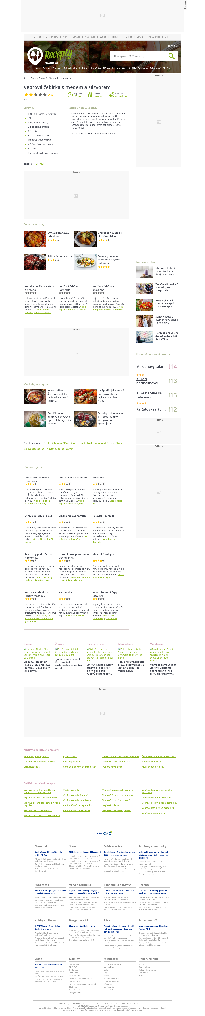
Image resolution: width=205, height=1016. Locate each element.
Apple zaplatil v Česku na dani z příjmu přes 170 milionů (120, 903)
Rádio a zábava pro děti (147, 970)
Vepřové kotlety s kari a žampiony (159, 802)
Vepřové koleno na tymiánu (116, 810)
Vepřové (40, 163)
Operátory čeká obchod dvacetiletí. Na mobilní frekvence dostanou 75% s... (83, 903)
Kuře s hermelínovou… (149, 381)
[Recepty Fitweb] (49, 56)
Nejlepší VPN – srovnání (88, 893)
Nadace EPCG (117, 893)
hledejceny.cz (74, 964)
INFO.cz (44, 855)
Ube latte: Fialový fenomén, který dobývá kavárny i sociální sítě (154, 898)
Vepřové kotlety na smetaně (156, 797)
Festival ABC (144, 929)
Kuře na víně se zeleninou (149, 395)
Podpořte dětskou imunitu (115, 926)
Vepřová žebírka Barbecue (76, 810)
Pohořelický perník (112, 766)
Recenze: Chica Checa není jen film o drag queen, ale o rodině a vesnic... (84, 936)
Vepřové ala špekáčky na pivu (117, 790)
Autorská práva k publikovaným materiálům (55, 1008)
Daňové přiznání (111, 891)
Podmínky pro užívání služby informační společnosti (92, 1008)
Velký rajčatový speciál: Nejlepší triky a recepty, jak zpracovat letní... (153, 908)
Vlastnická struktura (70, 1010)
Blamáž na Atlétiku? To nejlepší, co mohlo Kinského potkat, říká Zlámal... (84, 867)
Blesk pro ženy (52, 37)
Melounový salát (149, 366)
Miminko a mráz (146, 855)
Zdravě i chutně (72, 68)
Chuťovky (57, 68)
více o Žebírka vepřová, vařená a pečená (38, 311)
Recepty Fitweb (30, 78)
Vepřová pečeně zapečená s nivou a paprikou (42, 804)
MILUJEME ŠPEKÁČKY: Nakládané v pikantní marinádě (152, 863)
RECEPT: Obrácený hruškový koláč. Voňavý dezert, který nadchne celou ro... (153, 873)
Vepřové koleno (110, 805)
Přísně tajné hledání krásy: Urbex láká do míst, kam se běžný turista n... (50, 944)
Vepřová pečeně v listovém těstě (40, 797)
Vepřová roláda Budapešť (76, 795)
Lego (105, 973)
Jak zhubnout (110, 852)
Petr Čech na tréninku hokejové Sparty (49, 976)
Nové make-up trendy (119, 855)
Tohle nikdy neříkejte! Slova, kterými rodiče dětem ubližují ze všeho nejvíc (131, 666)
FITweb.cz (128, 37)
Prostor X (39, 965)
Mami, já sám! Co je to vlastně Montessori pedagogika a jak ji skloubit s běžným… (163, 669)
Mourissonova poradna (149, 926)
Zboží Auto (73, 987)
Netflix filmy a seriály (44, 929)
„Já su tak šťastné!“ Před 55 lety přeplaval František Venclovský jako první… (37, 666)
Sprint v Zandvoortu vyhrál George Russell (50, 897)
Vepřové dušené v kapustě (116, 800)
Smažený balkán (71, 761)
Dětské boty (108, 984)
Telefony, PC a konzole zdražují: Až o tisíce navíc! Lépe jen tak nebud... (50, 860)
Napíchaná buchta (151, 761)
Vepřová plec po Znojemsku (38, 810)
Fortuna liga (40, 967)
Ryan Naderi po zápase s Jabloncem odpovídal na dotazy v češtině (48, 980)
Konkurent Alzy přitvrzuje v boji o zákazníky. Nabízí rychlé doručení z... (118, 898)
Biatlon (86, 852)
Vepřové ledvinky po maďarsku (158, 807)
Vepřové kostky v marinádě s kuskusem (157, 791)
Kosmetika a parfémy (111, 978)
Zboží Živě (73, 967)
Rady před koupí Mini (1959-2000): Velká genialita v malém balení (49, 906)
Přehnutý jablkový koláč (36, 756)
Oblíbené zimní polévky (149, 891)
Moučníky (96, 68)
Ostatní (126, 68)
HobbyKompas (74, 981)
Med (89, 443)
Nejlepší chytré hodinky (79, 891)
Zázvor (69, 448)
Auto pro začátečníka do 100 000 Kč (82, 984)
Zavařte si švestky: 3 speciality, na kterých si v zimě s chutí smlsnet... (154, 903)
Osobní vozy (74, 970)
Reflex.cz (114, 37)
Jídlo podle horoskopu (157, 893)
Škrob (119, 443)
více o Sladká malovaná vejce (74, 538)
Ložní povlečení (109, 987)
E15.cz (103, 37)
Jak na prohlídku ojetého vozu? (80, 978)
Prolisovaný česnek (104, 443)
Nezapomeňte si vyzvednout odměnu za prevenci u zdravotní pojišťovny (118, 947)
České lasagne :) (32, 766)
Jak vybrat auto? (75, 993)
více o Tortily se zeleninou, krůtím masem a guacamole (39, 618)
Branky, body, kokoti (53, 965)
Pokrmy (47, 68)
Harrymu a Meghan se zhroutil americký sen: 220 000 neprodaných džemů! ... (118, 860)
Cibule (47, 443)
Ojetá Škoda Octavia (76, 990)
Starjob (141, 964)
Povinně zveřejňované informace (130, 1010)
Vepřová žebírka (55, 448)
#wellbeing (84, 926)
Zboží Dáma (73, 973)
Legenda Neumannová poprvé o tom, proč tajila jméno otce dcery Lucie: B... (84, 857)
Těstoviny (143, 68)
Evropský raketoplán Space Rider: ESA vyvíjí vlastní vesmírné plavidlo (153, 934)
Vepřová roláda (71, 790)
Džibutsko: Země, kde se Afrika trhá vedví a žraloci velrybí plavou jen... (50, 939)
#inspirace (74, 926)
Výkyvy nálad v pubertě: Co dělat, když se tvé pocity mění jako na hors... (154, 944)
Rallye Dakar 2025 (58, 891)
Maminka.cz (90, 37)
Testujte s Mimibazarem (112, 964)
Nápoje (106, 68)
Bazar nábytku (109, 990)
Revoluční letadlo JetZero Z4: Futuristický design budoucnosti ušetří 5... (154, 939)
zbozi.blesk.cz (74, 976)
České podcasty (145, 967)
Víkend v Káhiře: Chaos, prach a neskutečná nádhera (46, 934)
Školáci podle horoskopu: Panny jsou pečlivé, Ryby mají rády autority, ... (152, 868)
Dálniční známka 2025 (45, 893)
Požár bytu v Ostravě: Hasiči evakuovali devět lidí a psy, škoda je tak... (118, 865)
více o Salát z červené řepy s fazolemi (105, 617)
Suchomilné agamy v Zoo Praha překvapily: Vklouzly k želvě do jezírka (120, 870)
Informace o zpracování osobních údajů (126, 1008)
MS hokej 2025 (75, 852)
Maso (38, 68)
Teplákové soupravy (111, 981)
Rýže (134, 68)
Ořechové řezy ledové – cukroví (40, 761)
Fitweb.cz (173, 45)
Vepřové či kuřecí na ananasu (117, 795)
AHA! (65, 37)
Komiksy (164, 926)
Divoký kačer (54, 926)
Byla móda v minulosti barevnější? (81, 940)
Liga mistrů (96, 852)
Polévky (116, 68)
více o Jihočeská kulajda (108, 576)
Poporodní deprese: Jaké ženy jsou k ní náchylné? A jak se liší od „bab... (118, 937)
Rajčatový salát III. (151, 409)
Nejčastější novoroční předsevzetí (153, 852)
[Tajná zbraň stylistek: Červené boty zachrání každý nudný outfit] (68, 652)
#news (93, 926)
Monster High (109, 967)
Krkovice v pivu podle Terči (116, 761)
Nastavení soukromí (158, 1008)
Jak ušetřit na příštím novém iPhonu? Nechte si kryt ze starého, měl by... (82, 908)
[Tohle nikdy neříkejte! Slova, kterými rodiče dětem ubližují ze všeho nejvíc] (131, 653)
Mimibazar (156, 644)
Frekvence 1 (143, 973)
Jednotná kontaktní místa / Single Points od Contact (98, 1010)
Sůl (43, 448)
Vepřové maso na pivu (153, 813)
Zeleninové (155, 68)
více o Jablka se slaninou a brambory (37, 502)
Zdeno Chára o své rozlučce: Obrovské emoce (49, 972)
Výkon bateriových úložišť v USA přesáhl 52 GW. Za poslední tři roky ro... (84, 898)
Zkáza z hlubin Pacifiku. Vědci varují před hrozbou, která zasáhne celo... (119, 908)
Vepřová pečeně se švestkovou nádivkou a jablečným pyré (40, 791)
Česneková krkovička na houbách (159, 756)
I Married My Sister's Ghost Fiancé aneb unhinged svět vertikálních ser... (84, 931)
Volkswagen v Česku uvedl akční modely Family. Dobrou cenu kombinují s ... (49, 901)
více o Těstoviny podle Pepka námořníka (39, 579)
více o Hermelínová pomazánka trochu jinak (74, 579)
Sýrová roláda (70, 756)
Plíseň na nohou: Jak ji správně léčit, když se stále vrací (119, 942)
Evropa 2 (142, 976)
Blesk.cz (37, 37)
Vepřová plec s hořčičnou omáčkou (42, 815)
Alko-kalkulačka (42, 891)
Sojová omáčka (32, 448)
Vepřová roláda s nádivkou (77, 800)
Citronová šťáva (60, 443)
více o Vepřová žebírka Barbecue (72, 308)
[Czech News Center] (107, 833)
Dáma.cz (76, 37)
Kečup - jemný (78, 443)
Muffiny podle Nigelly (153, 766)
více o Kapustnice (75, 615)
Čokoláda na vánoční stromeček (79, 766)
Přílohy (85, 68)
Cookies (146, 1008)
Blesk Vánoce (41, 852)
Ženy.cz (140, 37)
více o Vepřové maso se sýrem (71, 502)
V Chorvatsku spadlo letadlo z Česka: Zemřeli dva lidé (48, 870)
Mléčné (166, 68)
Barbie (106, 970)
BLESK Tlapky (41, 926)
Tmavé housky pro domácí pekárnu (120, 756)
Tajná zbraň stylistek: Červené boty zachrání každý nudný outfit (68, 663)
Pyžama (107, 976)
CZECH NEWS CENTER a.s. (82, 1004)
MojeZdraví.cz (154, 37)
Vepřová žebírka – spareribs (77, 805)
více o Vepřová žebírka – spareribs (108, 308)
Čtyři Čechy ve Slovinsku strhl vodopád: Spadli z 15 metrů (49, 865)
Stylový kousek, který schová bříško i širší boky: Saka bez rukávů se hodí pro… (100, 669)
